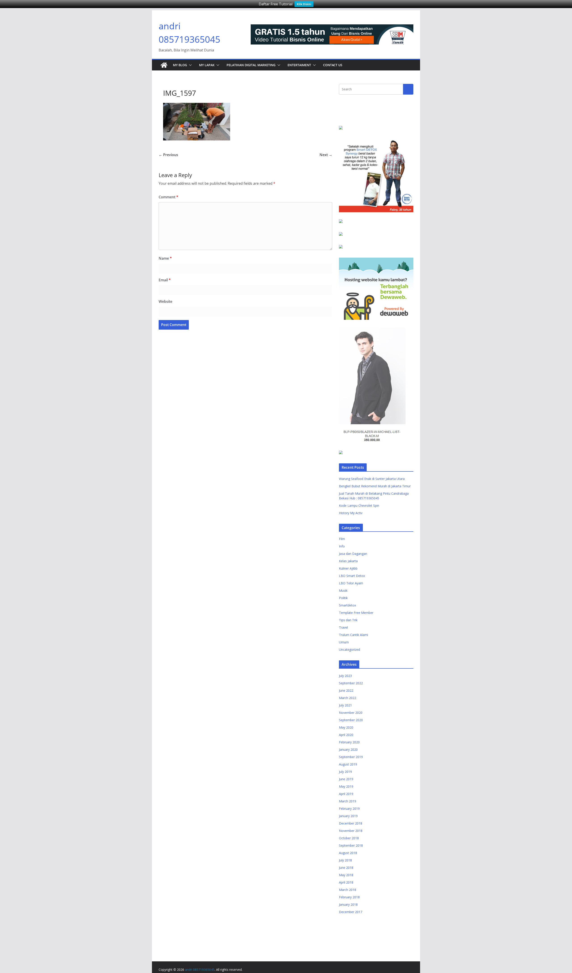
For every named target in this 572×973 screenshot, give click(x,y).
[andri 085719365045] (164, 65)
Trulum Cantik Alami (353, 635)
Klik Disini (304, 4)
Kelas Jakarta (348, 561)
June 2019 (346, 779)
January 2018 (348, 904)
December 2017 (350, 912)
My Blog (180, 65)
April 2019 (346, 794)
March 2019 (347, 801)
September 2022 (351, 683)
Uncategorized (349, 649)
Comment (168, 197)
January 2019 (348, 816)
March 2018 (347, 890)
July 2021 (345, 705)
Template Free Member (356, 613)
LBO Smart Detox (352, 576)
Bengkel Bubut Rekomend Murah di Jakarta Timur (375, 486)
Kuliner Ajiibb (348, 568)
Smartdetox (347, 605)
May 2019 (346, 786)
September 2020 (351, 720)
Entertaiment (299, 65)
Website (165, 301)
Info (342, 546)
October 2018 (349, 838)
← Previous (168, 154)
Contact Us (332, 65)
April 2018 (346, 882)
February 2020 (349, 742)
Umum (344, 642)
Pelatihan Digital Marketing (251, 65)
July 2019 (345, 771)
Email (165, 280)
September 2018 (351, 845)
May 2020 (346, 727)
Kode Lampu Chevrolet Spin (359, 505)
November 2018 (350, 831)
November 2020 (350, 712)
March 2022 (347, 698)
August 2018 (348, 853)
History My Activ (350, 513)
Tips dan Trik (348, 620)
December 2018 (350, 823)
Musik (343, 590)
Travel (343, 627)
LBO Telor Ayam (351, 583)
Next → (326, 154)
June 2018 (346, 867)
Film (342, 539)
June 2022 (346, 690)
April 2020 (346, 735)
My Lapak (206, 65)
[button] (189, 65)
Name (165, 258)
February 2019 (349, 808)
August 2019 (348, 764)
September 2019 (351, 757)
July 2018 (345, 860)
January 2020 (348, 749)
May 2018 (346, 875)
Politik (343, 598)
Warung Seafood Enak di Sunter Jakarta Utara (372, 479)
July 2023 (345, 676)
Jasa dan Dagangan (353, 553)
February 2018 (349, 897)
